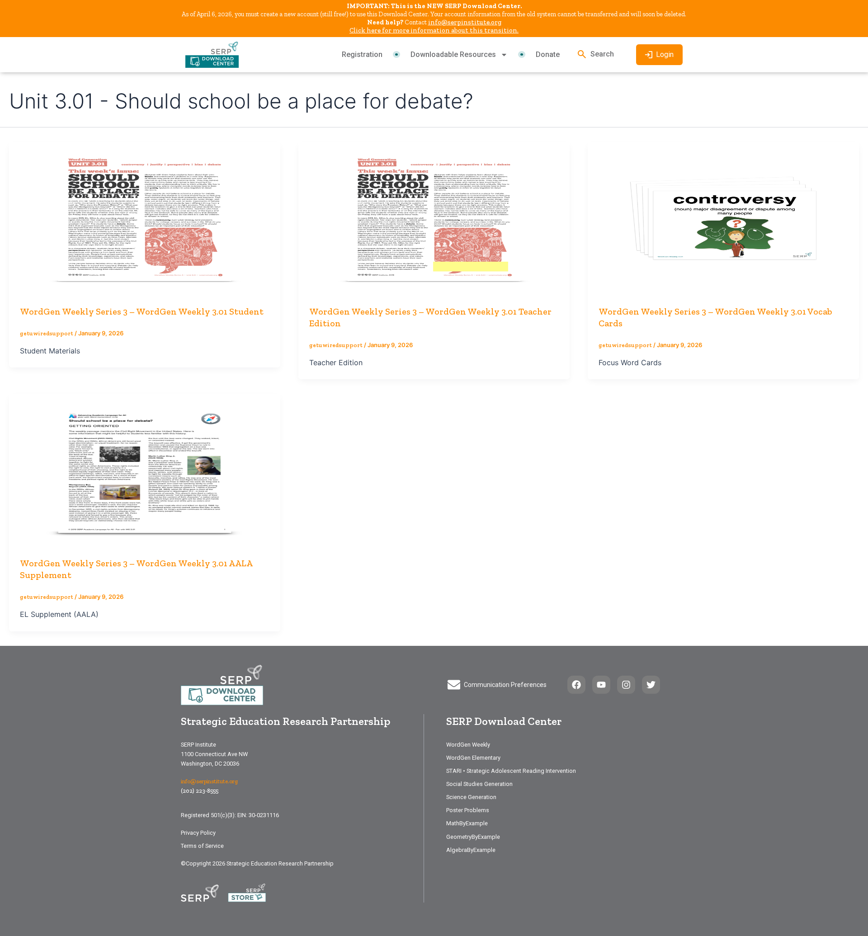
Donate (548, 54)
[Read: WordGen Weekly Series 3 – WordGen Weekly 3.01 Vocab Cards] (723, 217)
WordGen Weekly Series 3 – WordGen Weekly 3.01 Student (142, 311)
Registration (362, 54)
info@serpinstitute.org (464, 22)
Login (665, 54)
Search (602, 54)
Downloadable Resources (453, 54)
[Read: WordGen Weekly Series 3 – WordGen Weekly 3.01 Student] (144, 217)
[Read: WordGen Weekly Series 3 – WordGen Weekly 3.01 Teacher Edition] (434, 217)
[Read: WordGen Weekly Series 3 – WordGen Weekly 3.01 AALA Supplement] (144, 469)
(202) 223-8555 (199, 790)
